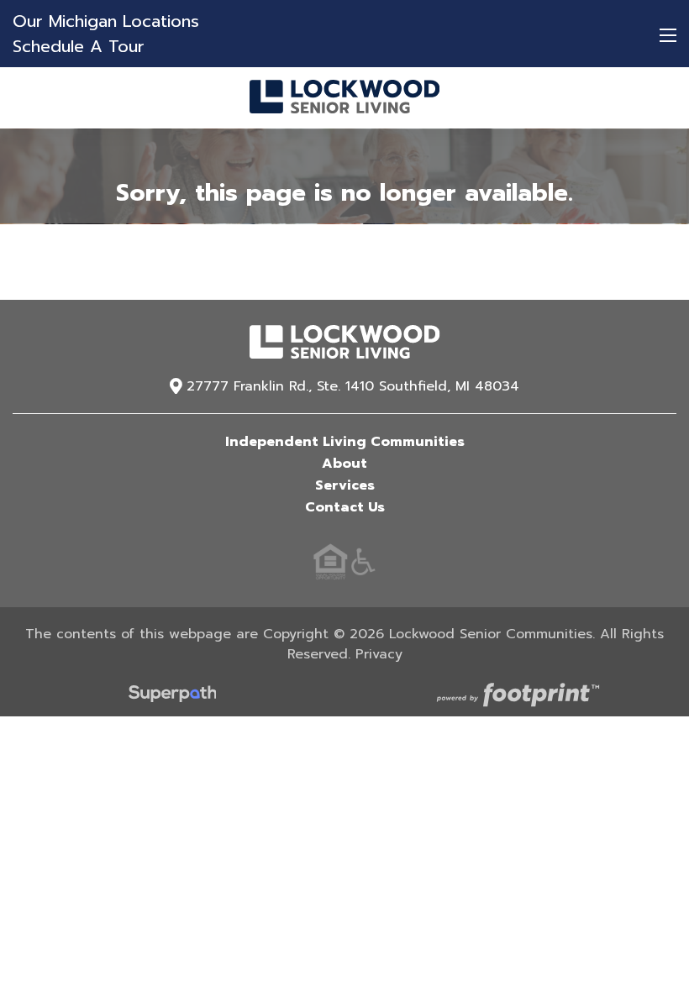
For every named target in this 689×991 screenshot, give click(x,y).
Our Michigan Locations (106, 21)
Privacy (378, 654)
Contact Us (345, 507)
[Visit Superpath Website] (173, 696)
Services (345, 485)
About (344, 464)
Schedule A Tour (79, 46)
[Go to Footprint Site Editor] (516, 696)
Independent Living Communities (345, 442)
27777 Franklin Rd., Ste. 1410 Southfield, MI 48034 (353, 386)
